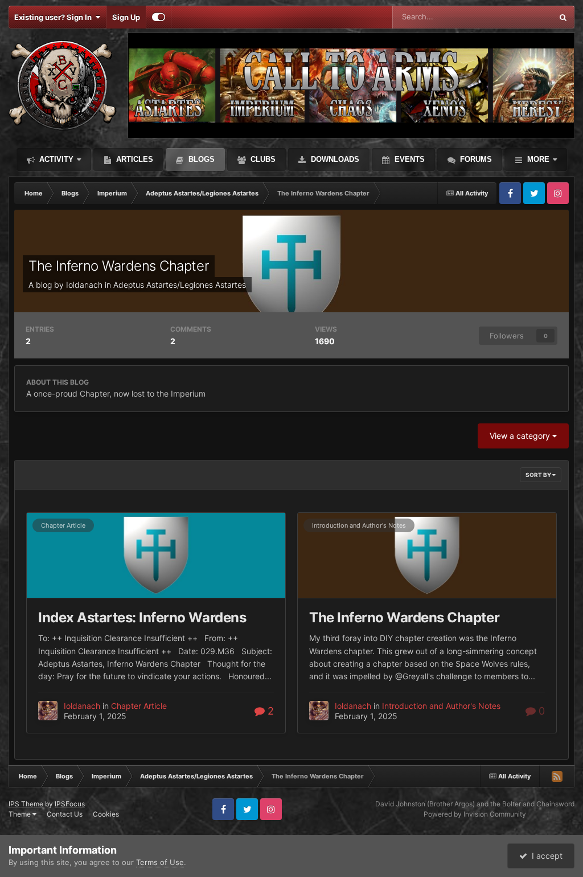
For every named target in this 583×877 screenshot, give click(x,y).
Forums (475, 159)
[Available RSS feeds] (556, 776)
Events (408, 159)
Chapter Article (63, 525)
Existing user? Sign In (54, 17)
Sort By (538, 474)
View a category (521, 435)
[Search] (563, 17)
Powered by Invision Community (475, 814)
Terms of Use (160, 862)
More (538, 159)
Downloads (334, 159)
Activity (55, 159)
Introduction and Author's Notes (359, 525)
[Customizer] (158, 17)
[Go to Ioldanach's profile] (48, 710)
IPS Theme (26, 804)
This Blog (521, 17)
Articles (133, 159)
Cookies (106, 814)
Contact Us (65, 814)
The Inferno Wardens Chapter (118, 266)
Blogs (200, 159)
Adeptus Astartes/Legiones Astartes (179, 284)
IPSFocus (70, 804)
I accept (545, 855)
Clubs (262, 159)
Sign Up (126, 17)
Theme (20, 814)
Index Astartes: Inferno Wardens (142, 617)
